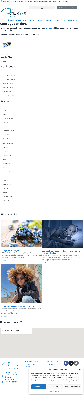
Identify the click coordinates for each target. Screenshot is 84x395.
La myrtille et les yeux (10, 251)
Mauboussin (7, 176)
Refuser (55, 387)
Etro (4, 151)
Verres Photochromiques (11, 96)
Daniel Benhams (8, 139)
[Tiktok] (76, 363)
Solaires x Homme (9, 83)
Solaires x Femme (8, 87)
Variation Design (8, 205)
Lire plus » (4, 260)
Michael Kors (7, 184)
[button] (80, 369)
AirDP (5, 114)
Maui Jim (6, 180)
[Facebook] (66, 363)
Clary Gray (6, 135)
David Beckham (8, 143)
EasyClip (5, 147)
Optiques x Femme (9, 79)
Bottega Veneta (8, 118)
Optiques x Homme (9, 75)
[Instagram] (71, 363)
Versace (5, 209)
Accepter (38, 387)
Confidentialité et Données (56, 391)
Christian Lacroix (8, 130)
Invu (4, 159)
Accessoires (7, 91)
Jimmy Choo (7, 163)
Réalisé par (6, 386)
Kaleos (5, 168)
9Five (5, 110)
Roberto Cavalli (8, 196)
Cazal (4, 126)
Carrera (5, 122)
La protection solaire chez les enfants (17, 306)
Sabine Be (6, 200)
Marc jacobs (7, 172)
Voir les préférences (72, 387)
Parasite (5, 188)
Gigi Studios (7, 155)
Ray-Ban (5, 192)
